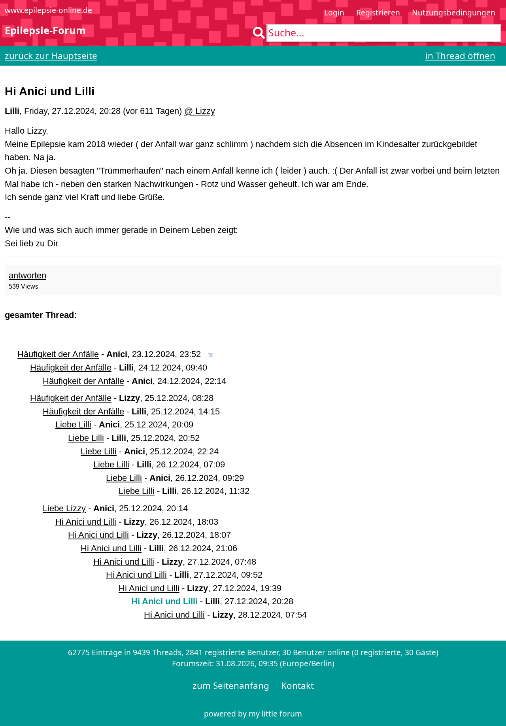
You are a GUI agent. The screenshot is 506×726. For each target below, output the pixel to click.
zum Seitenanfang (231, 685)
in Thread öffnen (460, 55)
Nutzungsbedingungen (453, 12)
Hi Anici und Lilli (85, 522)
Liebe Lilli (73, 424)
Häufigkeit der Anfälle (58, 354)
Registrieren (378, 12)
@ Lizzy (199, 111)
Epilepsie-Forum (45, 30)
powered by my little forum (253, 713)
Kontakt (297, 685)
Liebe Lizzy (64, 508)
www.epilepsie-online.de (48, 10)
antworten (27, 275)
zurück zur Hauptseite (51, 55)
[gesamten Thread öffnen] (210, 354)
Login (334, 12)
